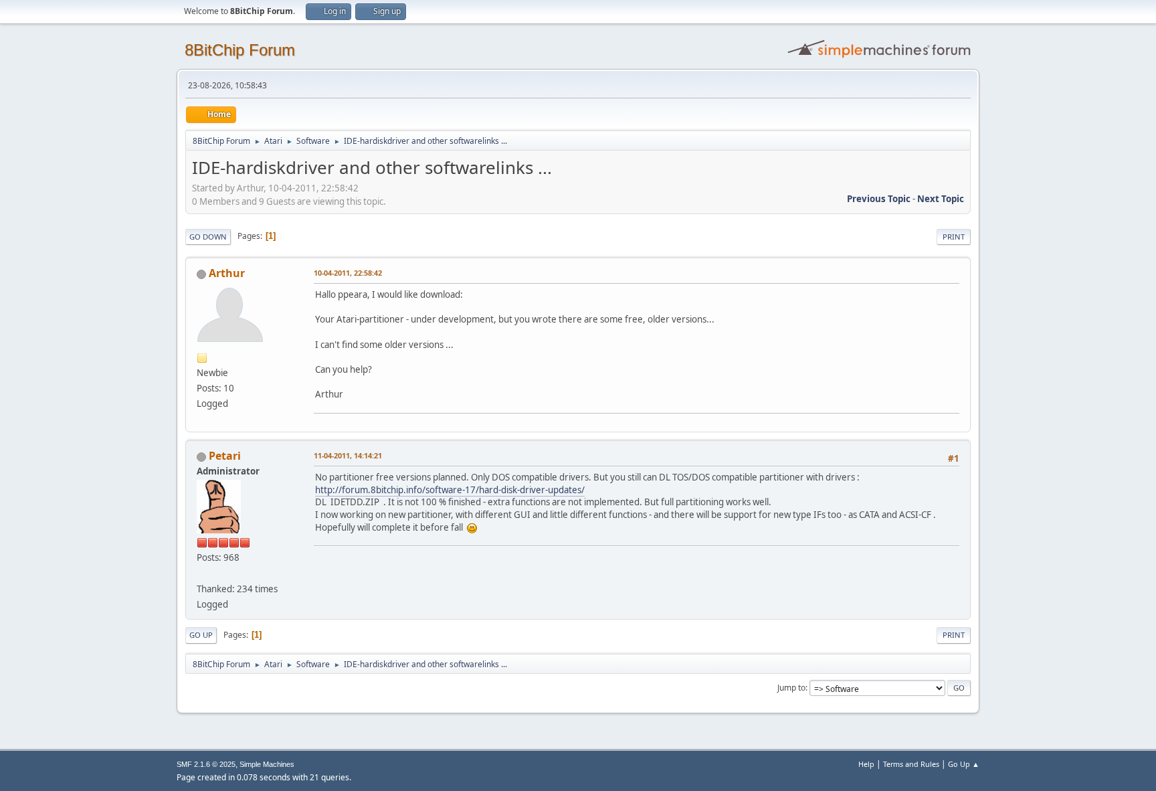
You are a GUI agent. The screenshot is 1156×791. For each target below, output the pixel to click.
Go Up (201, 635)
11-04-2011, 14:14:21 (348, 455)
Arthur (227, 273)
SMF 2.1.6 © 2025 (206, 764)
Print (954, 237)
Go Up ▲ (963, 764)
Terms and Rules (911, 764)
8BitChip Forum (240, 50)
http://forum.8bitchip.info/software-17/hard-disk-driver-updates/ (450, 490)
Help (866, 764)
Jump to (791, 687)
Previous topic (878, 199)
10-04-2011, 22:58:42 (348, 273)
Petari (225, 455)
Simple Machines (266, 764)
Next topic (940, 199)
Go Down (208, 237)
